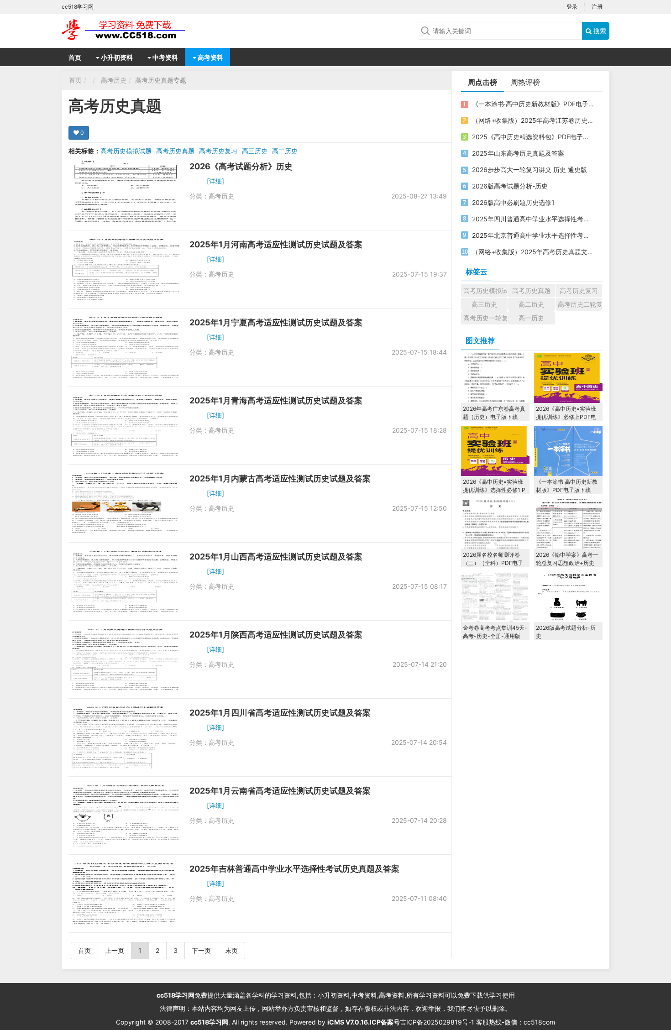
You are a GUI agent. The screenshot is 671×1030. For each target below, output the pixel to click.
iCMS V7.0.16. (348, 1022)
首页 (74, 57)
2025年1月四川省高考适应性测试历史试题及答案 (280, 712)
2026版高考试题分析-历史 (510, 186)
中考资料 (164, 57)
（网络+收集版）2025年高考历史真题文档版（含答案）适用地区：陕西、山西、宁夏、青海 (533, 252)
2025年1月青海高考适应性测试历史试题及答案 (275, 400)
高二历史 (285, 151)
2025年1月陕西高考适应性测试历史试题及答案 (275, 634)
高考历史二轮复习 (580, 304)
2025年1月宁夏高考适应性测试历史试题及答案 (275, 322)
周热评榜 (525, 82)
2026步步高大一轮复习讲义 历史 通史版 (529, 169)
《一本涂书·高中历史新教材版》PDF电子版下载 (533, 104)
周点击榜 (482, 82)
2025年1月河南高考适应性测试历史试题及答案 (275, 244)
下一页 (201, 950)
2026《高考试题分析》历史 (241, 166)
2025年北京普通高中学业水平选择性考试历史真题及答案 (533, 235)
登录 (571, 6)
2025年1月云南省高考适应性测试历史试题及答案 (280, 790)
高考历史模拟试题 (126, 151)
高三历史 (254, 151)
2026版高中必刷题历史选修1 (513, 202)
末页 (231, 950)
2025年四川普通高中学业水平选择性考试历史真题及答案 (533, 219)
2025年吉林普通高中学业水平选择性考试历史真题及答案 (294, 868)
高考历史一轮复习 (485, 318)
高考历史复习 (218, 151)
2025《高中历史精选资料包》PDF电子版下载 (533, 137)
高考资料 (209, 57)
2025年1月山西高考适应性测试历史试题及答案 (275, 556)
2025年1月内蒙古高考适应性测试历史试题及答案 (280, 478)
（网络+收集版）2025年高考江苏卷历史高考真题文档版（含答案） (533, 120)
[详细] (215, 181)
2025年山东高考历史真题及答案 (518, 153)
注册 (597, 6)
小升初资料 (116, 57)
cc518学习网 (175, 995)
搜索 (599, 31)
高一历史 (531, 318)
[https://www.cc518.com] (135, 30)
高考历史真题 (154, 80)
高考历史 (113, 80)
